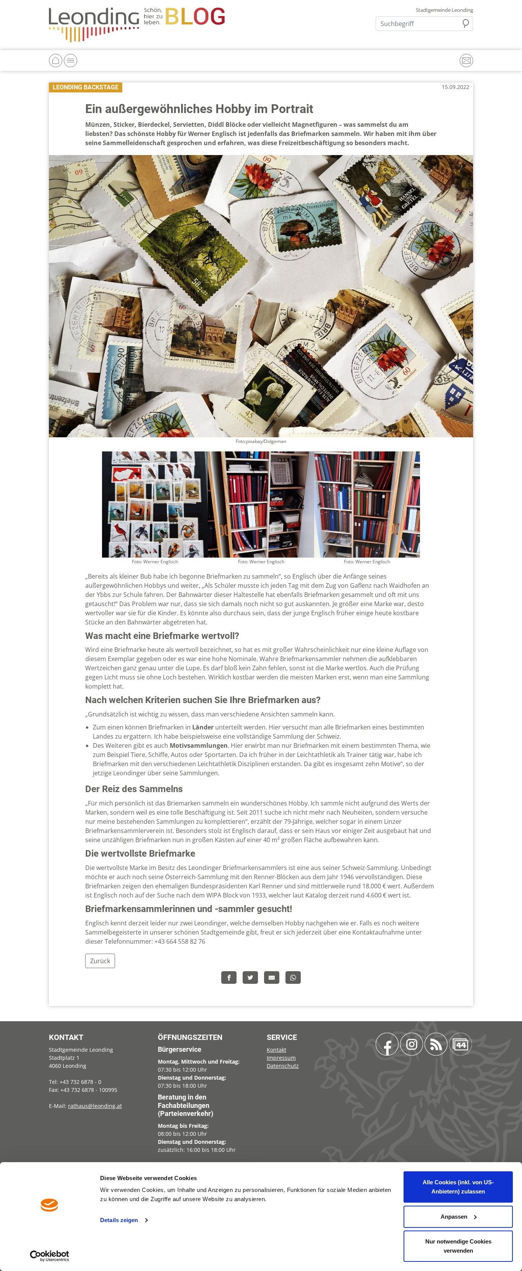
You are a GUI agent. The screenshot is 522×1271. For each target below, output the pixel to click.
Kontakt (276, 1049)
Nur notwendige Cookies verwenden (458, 1246)
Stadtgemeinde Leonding (444, 10)
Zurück (100, 961)
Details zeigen (119, 1220)
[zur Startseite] (137, 24)
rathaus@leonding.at (95, 1105)
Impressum (281, 1057)
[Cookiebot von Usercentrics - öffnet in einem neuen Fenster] (49, 1256)
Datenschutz (283, 1065)
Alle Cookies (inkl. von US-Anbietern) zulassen (458, 1187)
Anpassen (454, 1216)
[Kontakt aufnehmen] (466, 60)
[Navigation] (70, 60)
